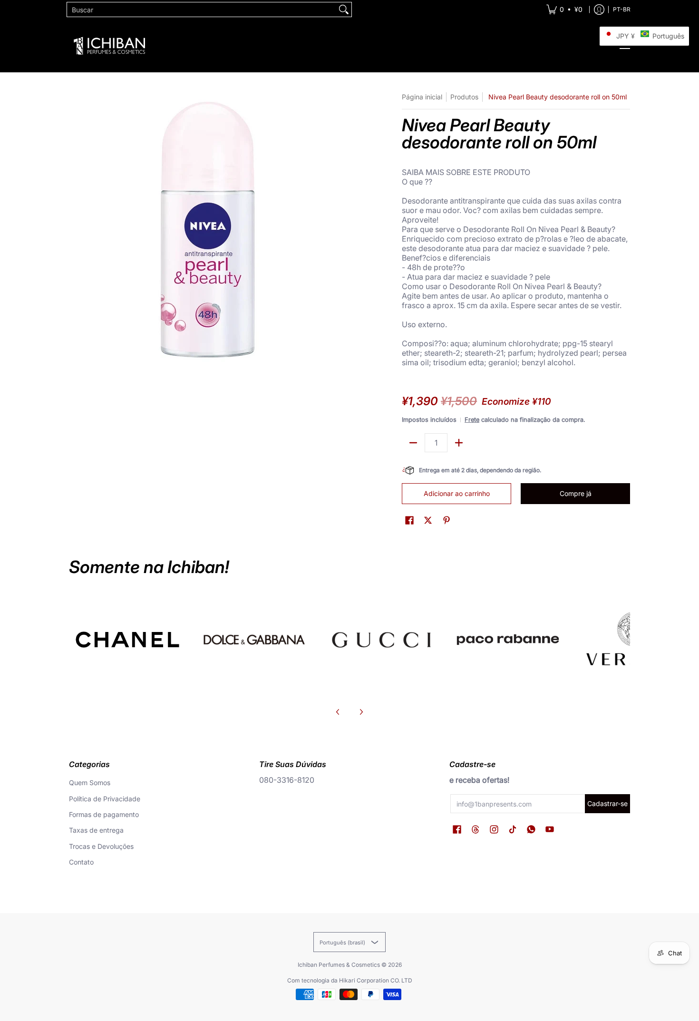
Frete (472, 419)
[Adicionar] (458, 442)
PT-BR (622, 9)
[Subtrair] (413, 442)
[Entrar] (599, 9)
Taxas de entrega (96, 830)
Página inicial (422, 97)
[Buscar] (343, 9)
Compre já (576, 493)
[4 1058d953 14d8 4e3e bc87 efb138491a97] (508, 639)
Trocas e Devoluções (101, 846)
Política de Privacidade (104, 799)
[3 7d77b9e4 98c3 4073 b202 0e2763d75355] (127, 639)
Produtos (464, 97)
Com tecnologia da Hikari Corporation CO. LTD (349, 980)
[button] (409, 520)
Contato (81, 862)
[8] (381, 639)
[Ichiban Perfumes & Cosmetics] (109, 45)
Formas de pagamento (104, 814)
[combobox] (201, 9)
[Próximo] (360, 711)
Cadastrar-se (607, 803)
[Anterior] (338, 711)
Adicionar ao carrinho (457, 493)
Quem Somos (89, 782)
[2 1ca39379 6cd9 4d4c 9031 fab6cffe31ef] (254, 639)
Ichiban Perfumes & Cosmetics (339, 964)
